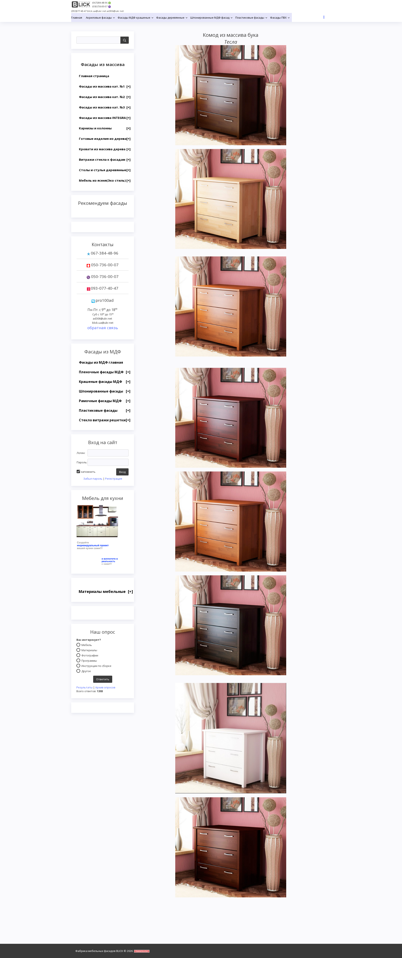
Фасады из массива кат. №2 (104, 97)
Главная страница (94, 76)
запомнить (88, 472)
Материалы (89, 650)
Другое (86, 671)
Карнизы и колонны (104, 128)
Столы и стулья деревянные (104, 170)
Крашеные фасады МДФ (104, 381)
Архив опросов (105, 687)
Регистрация (113, 478)
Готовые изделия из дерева (104, 138)
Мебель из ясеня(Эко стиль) (104, 180)
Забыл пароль (92, 478)
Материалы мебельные (106, 591)
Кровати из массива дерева (104, 149)
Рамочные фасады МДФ (104, 401)
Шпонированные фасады (104, 391)
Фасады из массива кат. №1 (104, 86)
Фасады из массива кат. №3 (104, 107)
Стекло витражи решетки (104, 420)
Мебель (86, 645)
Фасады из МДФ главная (101, 362)
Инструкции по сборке (96, 666)
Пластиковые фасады (104, 410)
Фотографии (89, 655)
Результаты (84, 687)
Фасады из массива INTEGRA (104, 118)
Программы (89, 660)
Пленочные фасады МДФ (104, 372)
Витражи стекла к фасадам (104, 159)
